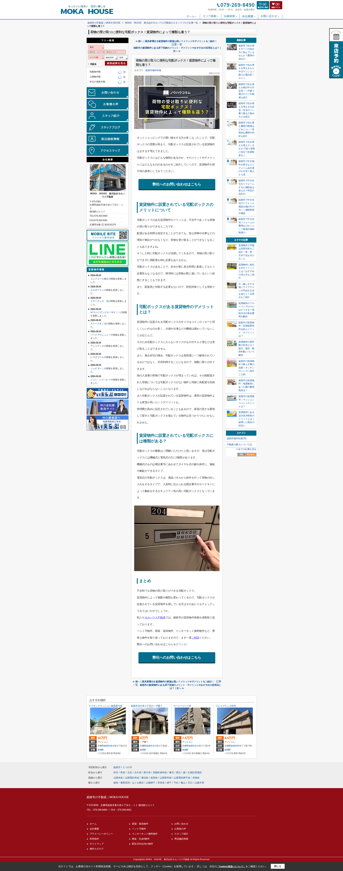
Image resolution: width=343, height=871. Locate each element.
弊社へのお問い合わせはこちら (177, 184)
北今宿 (155, 746)
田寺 (239, 746)
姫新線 (154, 777)
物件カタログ (97, 848)
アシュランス (97, 346)
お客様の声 (180, 828)
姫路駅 (101, 749)
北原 (130, 772)
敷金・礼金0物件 (141, 838)
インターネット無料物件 (145, 833)
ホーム (93, 823)
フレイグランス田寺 (226, 706)
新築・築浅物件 (140, 823)
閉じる (277, 866)
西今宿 (113, 746)
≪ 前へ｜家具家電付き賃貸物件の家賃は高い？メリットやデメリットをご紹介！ (176, 41)
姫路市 (107, 746)
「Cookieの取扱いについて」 (231, 866)
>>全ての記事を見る (246, 449)
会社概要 (94, 828)
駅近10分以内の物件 (142, 843)
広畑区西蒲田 (195, 772)
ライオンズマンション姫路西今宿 (105, 706)
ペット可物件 (139, 828)
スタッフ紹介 (181, 833)
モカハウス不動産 (155, 617)
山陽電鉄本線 (132, 777)
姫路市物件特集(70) (236, 438)
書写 (172, 772)
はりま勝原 (138, 782)
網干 (169, 782)
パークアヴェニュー (100, 335)
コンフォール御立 (99, 278)
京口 (190, 782)
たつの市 (127, 767)
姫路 (115, 782)
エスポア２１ (97, 290)
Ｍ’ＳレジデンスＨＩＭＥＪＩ (105, 312)
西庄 (179, 772)
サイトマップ (97, 843)
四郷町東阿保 (160, 772)
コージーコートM (182, 706)
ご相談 (195, 637)
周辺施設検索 (181, 838)
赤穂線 (195, 777)
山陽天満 (199, 782)
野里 (123, 772)
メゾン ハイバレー (100, 379)
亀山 (183, 782)
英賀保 (161, 782)
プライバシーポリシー (101, 833)
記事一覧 (177, 44)
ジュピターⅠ (97, 368)
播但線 (145, 777)
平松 (176, 782)
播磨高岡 (125, 782)
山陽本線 (118, 777)
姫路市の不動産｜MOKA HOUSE (108, 797)
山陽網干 (150, 782)
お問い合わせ (181, 823)
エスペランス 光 (99, 301)
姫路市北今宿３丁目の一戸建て (146, 706)
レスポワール (97, 357)
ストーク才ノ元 (98, 323)
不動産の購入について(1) (239, 444)
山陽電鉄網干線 (182, 777)
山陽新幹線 (166, 777)
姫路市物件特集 (153, 70)
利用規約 (94, 838)
